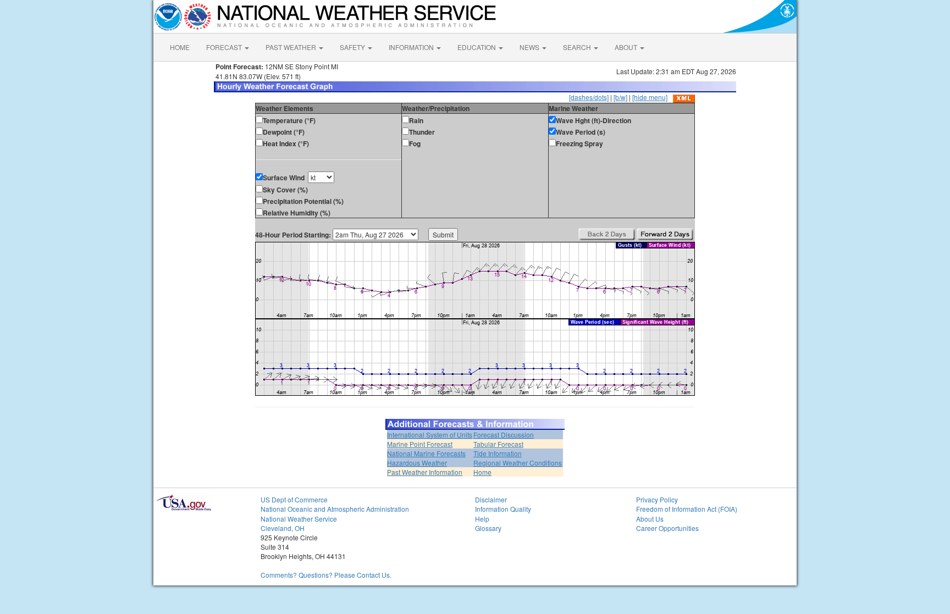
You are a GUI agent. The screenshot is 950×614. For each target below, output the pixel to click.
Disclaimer (491, 499)
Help (482, 518)
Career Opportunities (667, 528)
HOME (180, 47)
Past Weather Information (424, 472)
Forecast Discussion (503, 434)
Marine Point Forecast (419, 444)
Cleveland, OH (283, 528)
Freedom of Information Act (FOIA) (686, 508)
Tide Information (497, 453)
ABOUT (627, 47)
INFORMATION (412, 47)
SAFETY (353, 47)
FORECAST (225, 47)
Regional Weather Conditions (517, 462)
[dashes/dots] (589, 97)
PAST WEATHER (292, 47)
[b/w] (620, 97)
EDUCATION (477, 47)
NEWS (530, 47)
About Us (650, 518)
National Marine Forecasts (426, 453)
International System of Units (429, 434)
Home (482, 472)
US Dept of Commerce (294, 499)
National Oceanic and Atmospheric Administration (335, 508)
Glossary (488, 528)
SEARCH (578, 47)
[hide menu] (649, 97)
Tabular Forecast (498, 444)
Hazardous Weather (417, 462)
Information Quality (503, 508)
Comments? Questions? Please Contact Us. (326, 574)
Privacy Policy (657, 499)
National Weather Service (299, 518)
